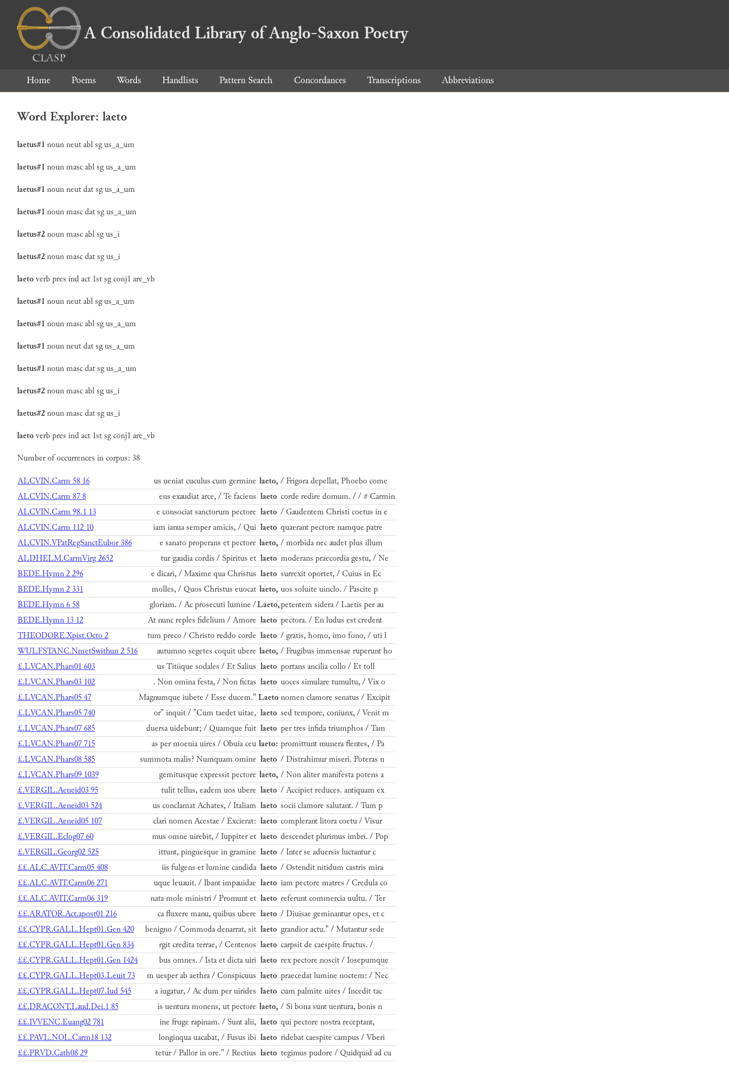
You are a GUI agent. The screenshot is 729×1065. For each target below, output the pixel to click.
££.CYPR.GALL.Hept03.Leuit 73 (76, 976)
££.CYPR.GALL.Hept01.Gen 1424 (78, 960)
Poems (84, 80)
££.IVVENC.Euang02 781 (61, 1022)
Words (129, 80)
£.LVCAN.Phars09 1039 (58, 775)
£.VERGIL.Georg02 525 (58, 852)
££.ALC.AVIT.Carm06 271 (63, 883)
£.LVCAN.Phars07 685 (56, 728)
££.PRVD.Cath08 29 (53, 1053)
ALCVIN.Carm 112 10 (55, 527)
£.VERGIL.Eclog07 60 (55, 836)
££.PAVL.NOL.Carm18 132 (65, 1037)
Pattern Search (246, 80)
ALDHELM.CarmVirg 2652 (65, 558)
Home (38, 80)
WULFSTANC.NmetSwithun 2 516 (78, 651)
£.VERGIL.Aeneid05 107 (60, 821)
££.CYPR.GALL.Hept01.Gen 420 (76, 929)
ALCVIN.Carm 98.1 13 (57, 512)
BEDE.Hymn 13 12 (50, 620)
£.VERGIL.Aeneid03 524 (60, 806)
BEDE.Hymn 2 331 (50, 589)
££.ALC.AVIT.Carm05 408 (63, 867)
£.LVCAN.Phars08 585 (56, 759)
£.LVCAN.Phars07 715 (56, 744)
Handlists (180, 80)
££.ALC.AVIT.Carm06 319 (63, 898)
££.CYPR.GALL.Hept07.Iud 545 (74, 991)
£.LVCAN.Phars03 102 (56, 682)
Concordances (320, 80)
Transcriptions (394, 80)
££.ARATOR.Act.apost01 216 (67, 914)
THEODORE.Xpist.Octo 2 (63, 636)
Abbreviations (468, 80)
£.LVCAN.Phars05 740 (56, 713)
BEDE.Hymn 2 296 (50, 574)
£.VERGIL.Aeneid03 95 (58, 790)
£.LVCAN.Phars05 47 (54, 697)
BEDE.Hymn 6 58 (49, 605)
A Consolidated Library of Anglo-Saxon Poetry (246, 33)
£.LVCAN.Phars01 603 (56, 666)
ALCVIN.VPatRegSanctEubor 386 (75, 543)
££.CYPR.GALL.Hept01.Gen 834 (76, 945)
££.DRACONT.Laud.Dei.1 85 (68, 1007)
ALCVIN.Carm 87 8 (52, 496)
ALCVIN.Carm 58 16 (54, 481)
